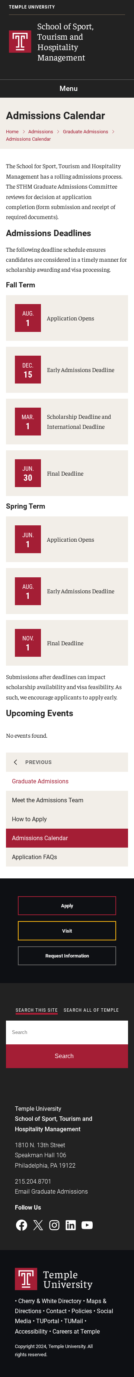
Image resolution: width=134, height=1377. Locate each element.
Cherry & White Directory (50, 1301)
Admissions (40, 131)
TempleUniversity (68, 1278)
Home (12, 131)
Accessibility (31, 1331)
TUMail (73, 1321)
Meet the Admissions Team (47, 800)
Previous (38, 762)
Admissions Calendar (28, 139)
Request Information (67, 956)
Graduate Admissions (85, 131)
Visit (67, 931)
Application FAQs (34, 857)
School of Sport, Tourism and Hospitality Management (65, 41)
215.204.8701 (33, 1181)
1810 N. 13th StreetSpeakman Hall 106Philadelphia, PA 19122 (45, 1155)
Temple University (32, 7)
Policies (81, 1311)
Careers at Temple (76, 1331)
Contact (56, 1311)
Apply (67, 905)
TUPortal (47, 1321)
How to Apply (29, 819)
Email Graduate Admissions (51, 1191)
